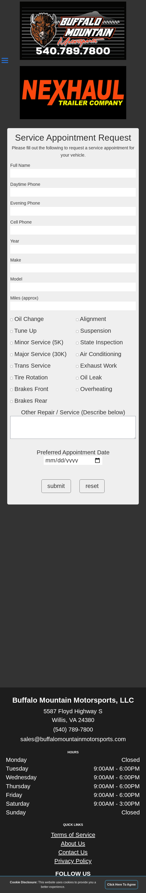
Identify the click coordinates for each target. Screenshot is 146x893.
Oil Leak (91, 377)
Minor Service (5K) (38, 342)
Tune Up (25, 330)
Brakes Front (31, 389)
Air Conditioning (100, 354)
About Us (73, 843)
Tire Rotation (31, 377)
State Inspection (101, 342)
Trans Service (32, 365)
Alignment (93, 319)
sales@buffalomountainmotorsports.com (73, 739)
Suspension (95, 330)
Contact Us (73, 852)
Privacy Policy (73, 861)
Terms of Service (73, 835)
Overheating (96, 389)
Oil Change (29, 319)
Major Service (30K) (40, 354)
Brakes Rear (30, 400)
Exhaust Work (98, 365)
